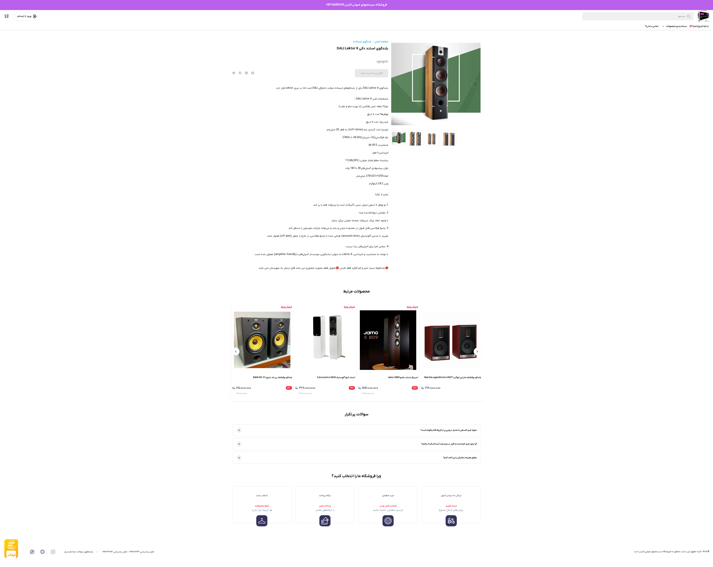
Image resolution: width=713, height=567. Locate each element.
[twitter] (246, 73)
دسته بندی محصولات (676, 26)
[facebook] (252, 73)
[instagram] (53, 552)
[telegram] (240, 73)
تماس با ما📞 (651, 26)
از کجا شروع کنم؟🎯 (699, 26)
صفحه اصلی (381, 41)
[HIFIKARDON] (703, 16)
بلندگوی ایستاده (362, 41)
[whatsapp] (233, 73)
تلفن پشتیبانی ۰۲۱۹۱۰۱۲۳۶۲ (141, 552)
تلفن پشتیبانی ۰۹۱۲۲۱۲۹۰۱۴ (114, 552)
